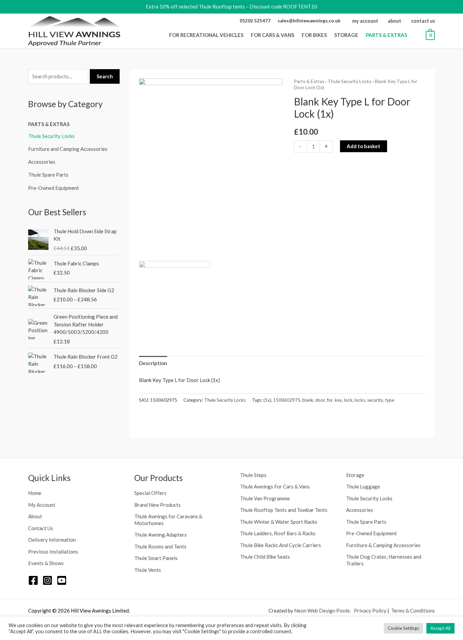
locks (360, 400)
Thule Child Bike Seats (265, 557)
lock (348, 400)
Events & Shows (46, 563)
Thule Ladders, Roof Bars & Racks (278, 533)
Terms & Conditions (413, 610)
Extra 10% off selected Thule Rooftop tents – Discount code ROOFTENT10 (231, 6)
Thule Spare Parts (48, 175)
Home (34, 493)
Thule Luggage (363, 486)
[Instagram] (47, 580)
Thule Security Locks (51, 136)
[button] (245, 35)
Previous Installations (53, 551)
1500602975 (286, 400)
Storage (355, 475)
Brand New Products (157, 505)
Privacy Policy (370, 610)
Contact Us (40, 528)
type (389, 400)
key (338, 400)
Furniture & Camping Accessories (383, 545)
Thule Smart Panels (156, 558)
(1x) (267, 400)
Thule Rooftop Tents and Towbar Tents (283, 510)
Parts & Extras (48, 124)
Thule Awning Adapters (160, 535)
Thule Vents (147, 570)
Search (105, 76)
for (330, 400)
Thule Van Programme (265, 498)
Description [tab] (153, 363)
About (35, 516)
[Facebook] (33, 580)
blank (307, 400)
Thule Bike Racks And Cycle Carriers (280, 545)
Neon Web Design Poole (322, 610)
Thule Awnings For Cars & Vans (275, 486)
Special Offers (150, 493)
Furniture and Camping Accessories (67, 149)
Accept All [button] (440, 628)
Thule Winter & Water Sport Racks (278, 522)
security (375, 400)
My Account (41, 505)
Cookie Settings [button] (403, 628)
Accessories (41, 162)
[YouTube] (62, 580)
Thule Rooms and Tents (160, 546)
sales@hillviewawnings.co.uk (309, 20)
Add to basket (363, 146)
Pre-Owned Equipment (53, 188)
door (320, 400)
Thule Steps (253, 475)
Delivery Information (52, 540)
